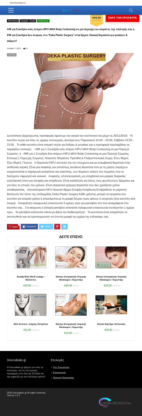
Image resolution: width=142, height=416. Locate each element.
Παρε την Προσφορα (122, 17)
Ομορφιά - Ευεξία (28, 21)
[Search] (131, 10)
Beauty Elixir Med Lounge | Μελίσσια (30, 278)
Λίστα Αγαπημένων (18, 3)
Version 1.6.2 (13, 395)
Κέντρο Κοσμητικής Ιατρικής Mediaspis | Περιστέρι (71, 278)
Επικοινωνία (59, 372)
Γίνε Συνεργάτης (61, 367)
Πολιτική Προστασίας (63, 377)
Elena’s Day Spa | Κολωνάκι (111, 324)
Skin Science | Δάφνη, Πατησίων (31, 324)
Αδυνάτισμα (13, 21)
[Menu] (11, 10)
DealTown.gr (43, 21)
